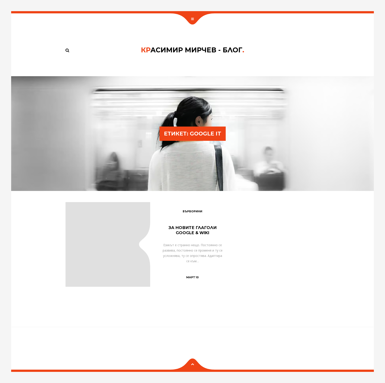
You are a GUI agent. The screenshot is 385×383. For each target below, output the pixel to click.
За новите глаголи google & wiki (192, 230)
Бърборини (192, 211)
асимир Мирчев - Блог (192, 50)
